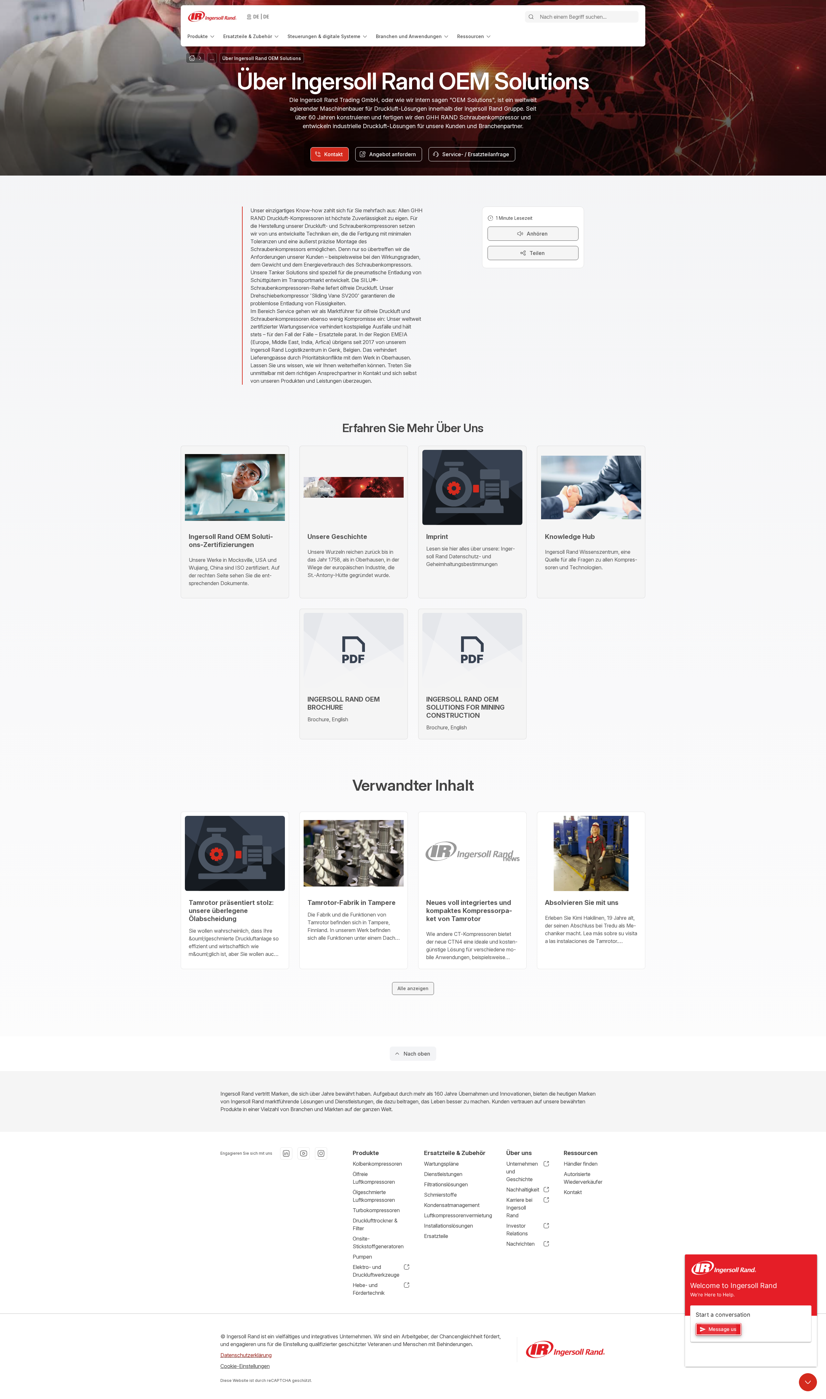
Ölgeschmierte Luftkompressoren (374, 1196)
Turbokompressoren (376, 1210)
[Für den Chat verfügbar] (808, 1382)
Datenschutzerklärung (246, 1355)
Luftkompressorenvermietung (458, 1215)
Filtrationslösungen (446, 1184)
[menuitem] (201, 36)
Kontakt (573, 1192)
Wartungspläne (441, 1164)
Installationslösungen (448, 1225)
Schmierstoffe (440, 1194)
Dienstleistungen (443, 1174)
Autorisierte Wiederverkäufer (583, 1178)
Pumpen (362, 1256)
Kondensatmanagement (451, 1205)
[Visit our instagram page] (321, 1153)
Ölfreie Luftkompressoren (374, 1178)
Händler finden (581, 1164)
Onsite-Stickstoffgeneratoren (378, 1242)
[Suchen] (531, 17)
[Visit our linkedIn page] (286, 1153)
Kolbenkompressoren (377, 1164)
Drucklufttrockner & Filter (375, 1224)
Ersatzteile (436, 1236)
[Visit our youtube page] (303, 1153)
